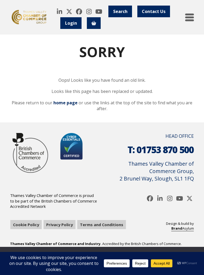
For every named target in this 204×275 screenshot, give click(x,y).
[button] (189, 17)
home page (65, 103)
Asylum (182, 228)
